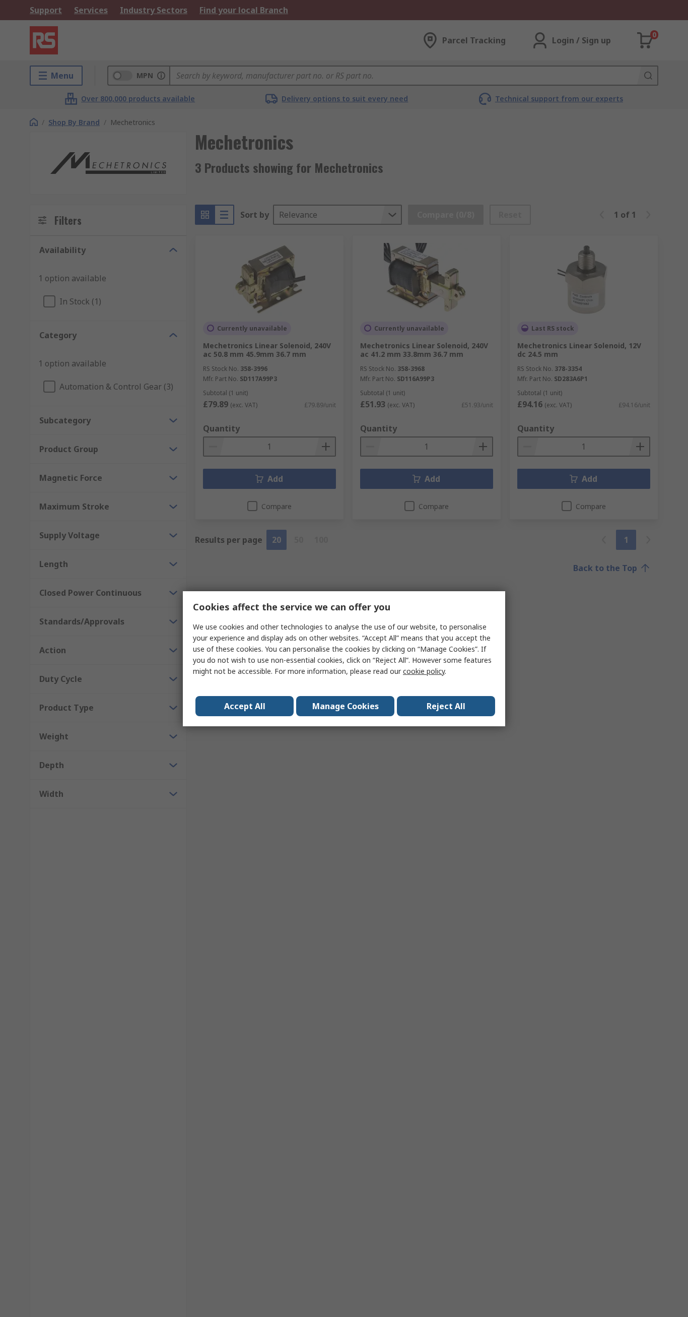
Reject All (446, 706)
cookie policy (424, 671)
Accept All (244, 706)
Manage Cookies (345, 706)
